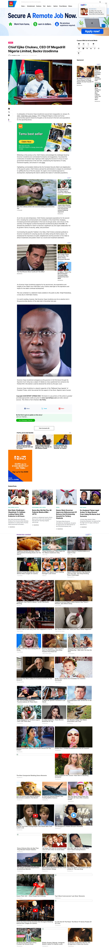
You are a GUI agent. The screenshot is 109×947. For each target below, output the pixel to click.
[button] (100, 2)
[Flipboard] (83, 50)
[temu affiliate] (44, 137)
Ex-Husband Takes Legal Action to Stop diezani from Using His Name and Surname (90, 513)
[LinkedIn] (91, 50)
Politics (17, 507)
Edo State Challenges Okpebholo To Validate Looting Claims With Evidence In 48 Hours (16, 513)
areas (43, 162)
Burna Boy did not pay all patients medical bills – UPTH (41, 512)
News (9, 507)
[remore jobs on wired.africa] (54, 22)
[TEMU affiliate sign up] (20, 465)
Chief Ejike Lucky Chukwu (29, 116)
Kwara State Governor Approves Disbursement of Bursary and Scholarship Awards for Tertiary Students (66, 514)
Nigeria (10, 42)
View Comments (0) (44, 428)
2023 (18, 116)
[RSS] (87, 50)
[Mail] (98, 50)
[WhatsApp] (95, 50)
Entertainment (35, 507)
